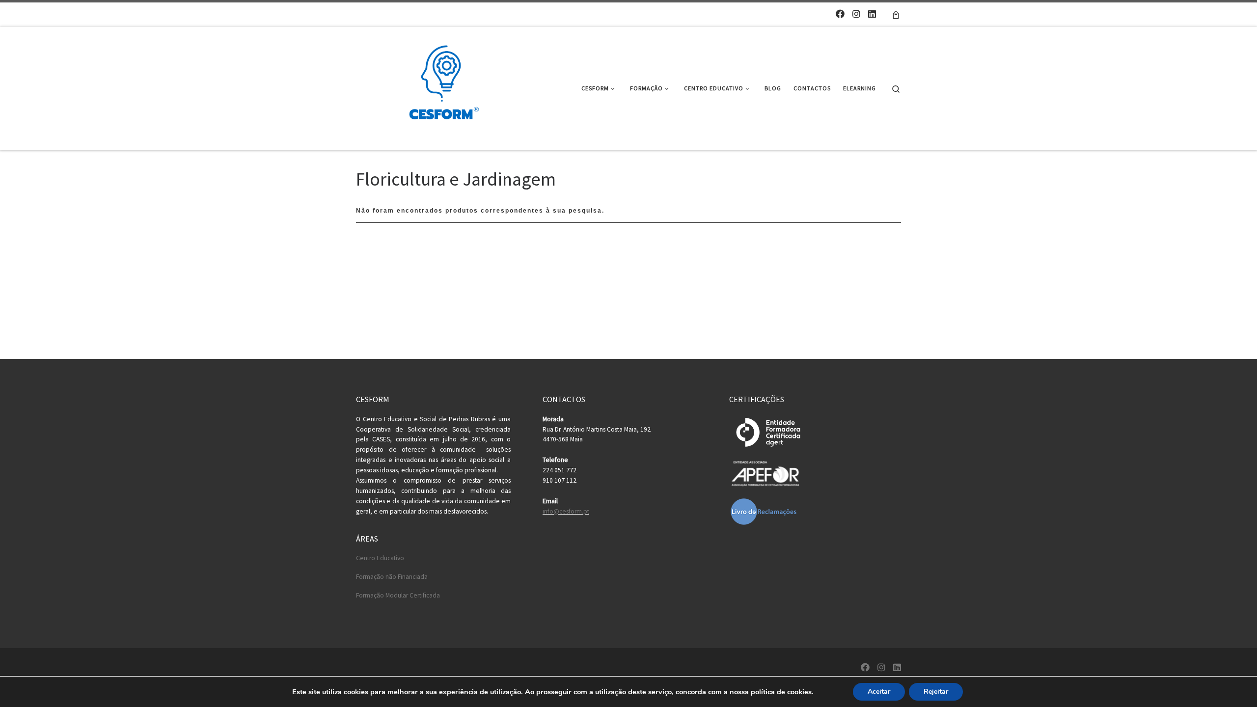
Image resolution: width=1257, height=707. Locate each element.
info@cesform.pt (566, 511)
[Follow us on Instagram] (856, 14)
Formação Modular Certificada (398, 595)
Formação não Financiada (392, 576)
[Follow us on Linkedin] (872, 14)
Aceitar (879, 691)
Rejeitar (936, 691)
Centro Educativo (380, 558)
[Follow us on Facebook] (840, 14)
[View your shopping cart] (895, 14)
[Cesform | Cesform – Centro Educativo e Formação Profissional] (441, 87)
